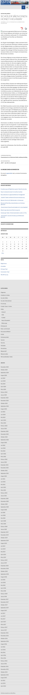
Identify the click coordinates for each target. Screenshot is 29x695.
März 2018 (3, 591)
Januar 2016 (4, 663)
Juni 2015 (3, 683)
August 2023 (4, 409)
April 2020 (3, 521)
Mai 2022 (3, 451)
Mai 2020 (3, 518)
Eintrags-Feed (4, 269)
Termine (3, 342)
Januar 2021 (4, 495)
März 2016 (3, 658)
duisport (4, 312)
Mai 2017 (3, 619)
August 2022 (4, 442)
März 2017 (3, 624)
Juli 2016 (3, 646)
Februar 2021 (4, 493)
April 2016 (3, 655)
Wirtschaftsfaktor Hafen (7, 356)
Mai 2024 (3, 383)
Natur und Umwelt (5, 13)
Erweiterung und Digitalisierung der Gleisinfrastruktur (14, 189)
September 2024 (5, 372)
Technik (2, 340)
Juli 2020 (3, 512)
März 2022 (3, 456)
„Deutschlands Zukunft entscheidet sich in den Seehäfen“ (14, 207)
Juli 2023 (3, 411)
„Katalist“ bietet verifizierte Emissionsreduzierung (13, 197)
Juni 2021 (3, 481)
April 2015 (3, 686)
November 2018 (5, 568)
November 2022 (5, 434)
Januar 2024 (4, 395)
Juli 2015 (3, 680)
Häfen (2, 309)
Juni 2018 (3, 582)
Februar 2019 (4, 560)
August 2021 (4, 476)
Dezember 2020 (4, 498)
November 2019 (5, 535)
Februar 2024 (4, 392)
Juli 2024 (3, 378)
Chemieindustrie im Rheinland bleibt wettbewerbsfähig (14, 156)
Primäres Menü (27, 7)
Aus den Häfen (4, 298)
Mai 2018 (3, 585)
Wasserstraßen (4, 354)
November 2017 (5, 602)
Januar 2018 (4, 596)
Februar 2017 (4, 627)
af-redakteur (13, 22)
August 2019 (4, 543)
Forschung (3, 303)
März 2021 (3, 490)
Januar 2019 (4, 563)
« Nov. (2, 253)
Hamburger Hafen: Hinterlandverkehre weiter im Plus (14, 212)
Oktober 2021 (4, 470)
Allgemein (3, 292)
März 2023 (3, 423)
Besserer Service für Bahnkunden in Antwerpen (12, 200)
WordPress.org (4, 274)
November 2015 (5, 669)
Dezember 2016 (4, 633)
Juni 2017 (3, 616)
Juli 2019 (3, 546)
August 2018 (4, 577)
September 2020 (5, 507)
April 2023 (3, 420)
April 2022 (3, 453)
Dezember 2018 (4, 565)
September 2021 (5, 473)
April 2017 (3, 621)
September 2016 (5, 641)
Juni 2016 (3, 649)
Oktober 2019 (4, 537)
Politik (2, 334)
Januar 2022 (4, 462)
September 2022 (5, 439)
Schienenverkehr (5, 337)
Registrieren (4, 263)
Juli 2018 (3, 579)
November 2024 (5, 367)
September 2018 (5, 574)
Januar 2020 (4, 529)
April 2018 (3, 588)
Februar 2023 (4, 425)
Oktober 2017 (4, 605)
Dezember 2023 (4, 397)
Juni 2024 (3, 381)
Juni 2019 (3, 549)
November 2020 (5, 501)
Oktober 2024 (4, 369)
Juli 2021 (3, 479)
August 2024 (4, 375)
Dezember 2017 (4, 599)
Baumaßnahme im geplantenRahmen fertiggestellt (13, 194)
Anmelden (3, 266)
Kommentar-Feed (5, 272)
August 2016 (4, 644)
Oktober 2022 (4, 437)
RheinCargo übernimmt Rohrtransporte (10, 210)
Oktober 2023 (4, 403)
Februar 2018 (4, 593)
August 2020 (4, 509)
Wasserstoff (3, 351)
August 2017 (4, 610)
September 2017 (5, 607)
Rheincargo (4, 323)
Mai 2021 (3, 484)
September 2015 (5, 674)
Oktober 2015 (4, 672)
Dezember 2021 (4, 465)
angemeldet (9, 173)
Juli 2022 (3, 445)
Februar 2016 (4, 660)
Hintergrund (4, 326)
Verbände (3, 345)
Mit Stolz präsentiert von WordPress (8, 693)
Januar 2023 (4, 428)
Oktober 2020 (4, 504)
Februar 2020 (4, 526)
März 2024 (3, 389)
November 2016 (5, 635)
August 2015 (4, 677)
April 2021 (3, 487)
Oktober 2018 (4, 571)
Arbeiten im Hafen (5, 295)
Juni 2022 (3, 448)
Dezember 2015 (4, 666)
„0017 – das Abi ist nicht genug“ (8, 162)
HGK (3, 314)
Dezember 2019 (4, 532)
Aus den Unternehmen (6, 300)
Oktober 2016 (4, 638)
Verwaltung (3, 348)
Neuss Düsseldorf (6, 320)
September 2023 (5, 406)
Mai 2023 (3, 417)
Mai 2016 (3, 652)
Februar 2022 (4, 459)
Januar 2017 (4, 630)
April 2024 (3, 386)
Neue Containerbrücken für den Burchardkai (11, 192)
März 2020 (3, 523)
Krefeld (3, 317)
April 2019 (3, 554)
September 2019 (5, 540)
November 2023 (5, 400)
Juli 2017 (3, 613)
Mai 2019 (3, 551)
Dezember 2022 (4, 431)
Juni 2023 (3, 414)
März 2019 (3, 557)
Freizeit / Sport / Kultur (6, 306)
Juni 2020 (3, 515)
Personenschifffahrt (5, 331)
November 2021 (5, 467)
